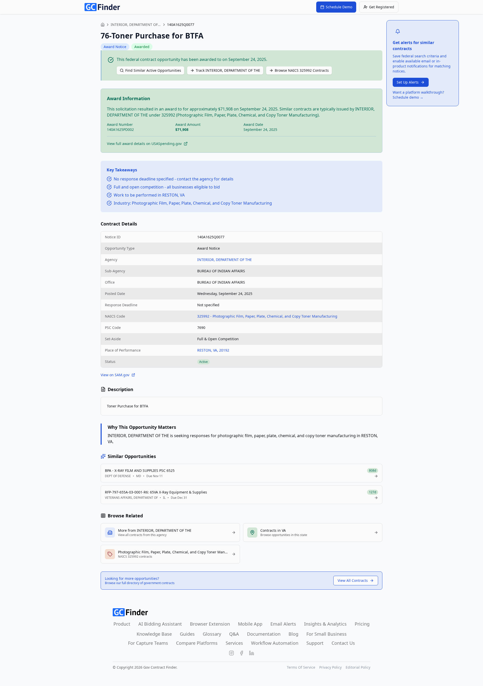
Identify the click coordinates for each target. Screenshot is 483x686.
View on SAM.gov (115, 374)
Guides (187, 634)
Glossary (212, 634)
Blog (293, 634)
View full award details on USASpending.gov (144, 143)
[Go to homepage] (102, 7)
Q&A (234, 634)
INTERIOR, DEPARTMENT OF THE (136, 24)
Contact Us (343, 643)
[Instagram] (231, 653)
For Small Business (326, 634)
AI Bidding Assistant (160, 624)
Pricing (362, 624)
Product (121, 624)
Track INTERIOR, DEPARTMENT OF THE (228, 70)
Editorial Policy (358, 667)
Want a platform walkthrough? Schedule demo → (418, 95)
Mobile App (250, 624)
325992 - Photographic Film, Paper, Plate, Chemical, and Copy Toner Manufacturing (267, 316)
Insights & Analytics (325, 624)
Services (234, 643)
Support (315, 643)
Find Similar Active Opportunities (153, 70)
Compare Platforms (197, 643)
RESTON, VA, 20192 (213, 350)
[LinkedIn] (251, 653)
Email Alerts (283, 624)
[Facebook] (241, 653)
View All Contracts (353, 580)
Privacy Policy (330, 667)
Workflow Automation (274, 643)
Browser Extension (210, 624)
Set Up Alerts (408, 82)
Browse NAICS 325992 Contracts (302, 70)
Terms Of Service (301, 667)
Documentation (263, 634)
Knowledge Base (154, 634)
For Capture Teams (148, 643)
